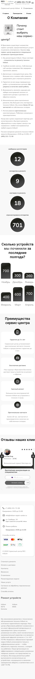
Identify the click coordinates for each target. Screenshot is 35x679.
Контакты (4, 568)
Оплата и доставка (8, 565)
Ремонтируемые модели (10, 579)
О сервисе (6, 13)
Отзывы (28, 13)
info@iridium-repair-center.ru (16, 515)
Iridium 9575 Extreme (4, 606)
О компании (5, 575)
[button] (2, 456)
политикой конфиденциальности (21, 487)
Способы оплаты (7, 591)
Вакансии (5, 572)
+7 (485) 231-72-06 (22, 2)
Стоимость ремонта (8, 561)
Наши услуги (6, 582)
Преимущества (17, 13)
